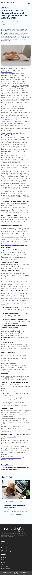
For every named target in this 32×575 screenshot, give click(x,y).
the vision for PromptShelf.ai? (10, 71)
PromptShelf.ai (11, 122)
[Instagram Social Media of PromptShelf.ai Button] (2, 551)
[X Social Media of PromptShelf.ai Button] (6, 551)
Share (4, 25)
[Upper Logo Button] (9, 3)
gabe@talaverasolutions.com (11, 458)
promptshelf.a (11, 437)
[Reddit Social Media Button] (11, 551)
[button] (29, 3)
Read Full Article (16, 514)
